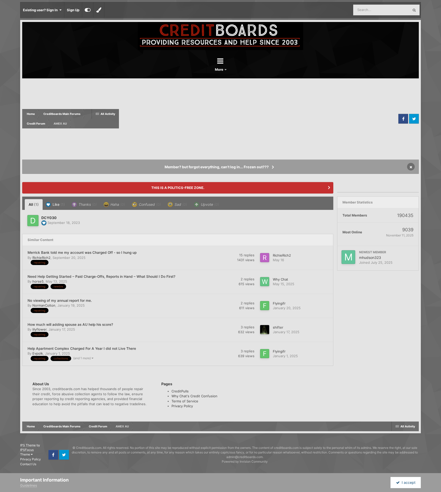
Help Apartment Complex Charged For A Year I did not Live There (82, 348)
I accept (407, 482)
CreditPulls (180, 391)
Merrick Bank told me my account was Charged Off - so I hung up (82, 252)
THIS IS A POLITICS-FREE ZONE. (177, 188)
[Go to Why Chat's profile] (264, 281)
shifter (278, 327)
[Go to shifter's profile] (264, 329)
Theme (25, 454)
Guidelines (28, 485)
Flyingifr (279, 303)
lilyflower (39, 329)
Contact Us (28, 464)
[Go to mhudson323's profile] (348, 257)
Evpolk (37, 353)
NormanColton (43, 305)
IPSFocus (27, 450)
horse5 (38, 281)
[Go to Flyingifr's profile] (264, 305)
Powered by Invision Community (245, 461)
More (219, 69)
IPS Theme (28, 445)
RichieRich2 (41, 258)
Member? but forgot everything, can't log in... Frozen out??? (217, 167)
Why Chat (280, 279)
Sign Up (73, 10)
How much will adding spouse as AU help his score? (70, 324)
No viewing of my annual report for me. (60, 300)
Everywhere (393, 10)
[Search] (414, 10)
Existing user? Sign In (41, 10)
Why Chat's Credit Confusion (194, 396)
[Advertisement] (258, 118)
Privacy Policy (182, 406)
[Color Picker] (98, 10)
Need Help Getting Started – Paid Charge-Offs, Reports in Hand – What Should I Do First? (101, 276)
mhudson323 (370, 257)
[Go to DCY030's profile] (33, 220)
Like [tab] (58, 204)
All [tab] (34, 204)
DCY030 (49, 217)
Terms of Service (185, 401)
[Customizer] (87, 10)
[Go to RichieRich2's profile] (264, 257)
